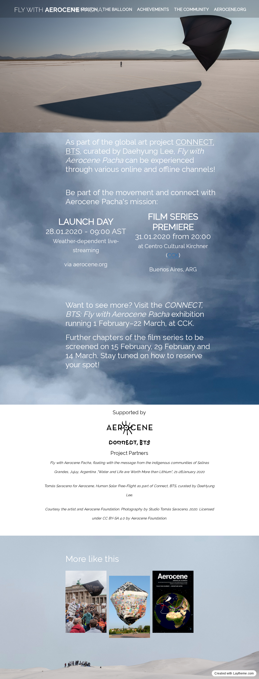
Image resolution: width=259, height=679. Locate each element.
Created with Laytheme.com (234, 673)
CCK (173, 255)
